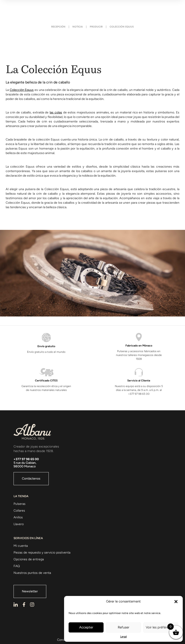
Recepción (58, 27)
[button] (176, 601)
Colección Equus (22, 90)
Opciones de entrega (29, 559)
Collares (19, 510)
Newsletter (30, 591)
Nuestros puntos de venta (32, 573)
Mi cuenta (21, 546)
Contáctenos (31, 478)
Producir (96, 27)
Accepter (86, 627)
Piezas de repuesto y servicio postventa (42, 552)
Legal (123, 636)
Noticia (77, 27)
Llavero (19, 524)
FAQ (17, 566)
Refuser (123, 627)
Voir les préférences (161, 627)
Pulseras (19, 504)
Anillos (18, 517)
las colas (56, 112)
